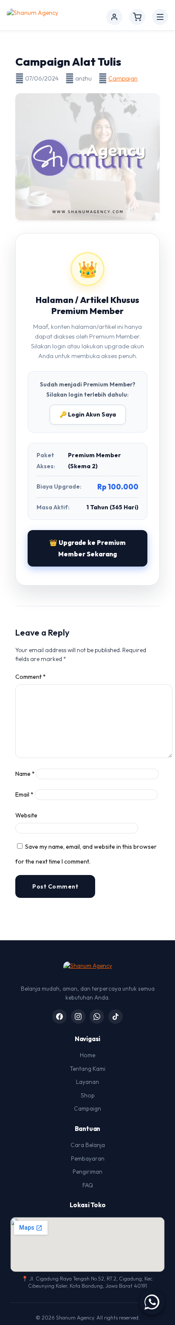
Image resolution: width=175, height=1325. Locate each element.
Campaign (123, 78)
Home (87, 1055)
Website (26, 815)
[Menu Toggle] (160, 17)
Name (25, 774)
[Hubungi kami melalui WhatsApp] (152, 1302)
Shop (88, 1095)
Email (24, 794)
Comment (30, 677)
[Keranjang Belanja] (137, 17)
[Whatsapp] (97, 1016)
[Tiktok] (115, 1016)
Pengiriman (87, 1171)
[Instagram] (78, 1016)
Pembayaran (87, 1158)
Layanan (87, 1082)
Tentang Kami (87, 1068)
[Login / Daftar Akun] (114, 17)
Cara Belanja (88, 1145)
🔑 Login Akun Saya (87, 414)
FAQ (87, 1185)
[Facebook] (59, 1016)
